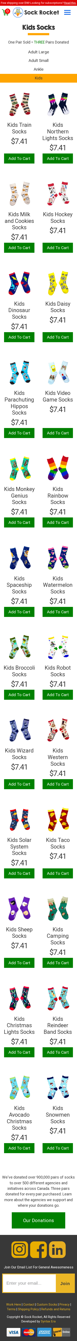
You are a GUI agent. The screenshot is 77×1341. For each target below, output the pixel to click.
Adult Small (38, 60)
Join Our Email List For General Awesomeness (38, 1267)
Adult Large (38, 52)
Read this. (70, 2)
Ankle (38, 69)
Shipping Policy (28, 1309)
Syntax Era (48, 1321)
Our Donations (38, 1220)
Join (65, 1283)
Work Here (13, 1304)
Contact (28, 1304)
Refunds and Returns (55, 1309)
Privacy (64, 1304)
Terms (11, 1309)
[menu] (66, 12)
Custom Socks (47, 1304)
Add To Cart (19, 158)
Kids (39, 78)
